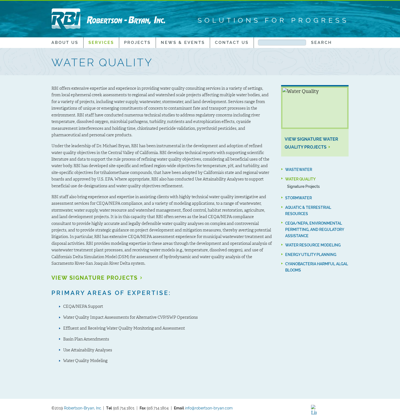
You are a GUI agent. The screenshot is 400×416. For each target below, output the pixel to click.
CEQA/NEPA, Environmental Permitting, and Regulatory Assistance (314, 229)
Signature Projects (303, 186)
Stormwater (298, 198)
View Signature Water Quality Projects (311, 143)
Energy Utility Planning (310, 254)
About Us (64, 42)
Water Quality (300, 179)
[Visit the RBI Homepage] (108, 18)
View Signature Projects (94, 278)
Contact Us (232, 42)
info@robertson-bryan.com (209, 408)
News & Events (183, 42)
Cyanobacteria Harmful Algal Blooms (316, 266)
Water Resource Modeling (313, 245)
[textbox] (282, 43)
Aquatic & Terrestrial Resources (308, 210)
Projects (137, 42)
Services (101, 42)
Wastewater (298, 169)
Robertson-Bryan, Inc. (83, 408)
